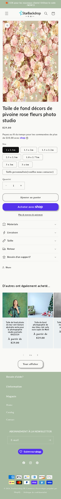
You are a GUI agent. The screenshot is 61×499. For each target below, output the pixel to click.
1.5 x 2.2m (48, 149)
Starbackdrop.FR (18, 488)
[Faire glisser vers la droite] (37, 355)
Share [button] (8, 267)
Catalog (10, 412)
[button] (6, 13)
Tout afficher (30, 364)
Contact (10, 419)
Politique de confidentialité (35, 492)
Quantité (7, 179)
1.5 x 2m (28, 149)
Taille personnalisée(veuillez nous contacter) (30, 171)
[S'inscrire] (49, 440)
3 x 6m (25, 164)
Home (9, 404)
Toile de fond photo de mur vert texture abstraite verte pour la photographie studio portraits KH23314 (15, 328)
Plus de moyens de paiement (30, 214)
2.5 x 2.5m (12, 157)
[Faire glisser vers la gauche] (23, 355)
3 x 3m (9, 164)
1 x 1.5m (10, 149)
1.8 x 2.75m (32, 157)
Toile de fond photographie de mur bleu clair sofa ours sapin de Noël (40, 326)
